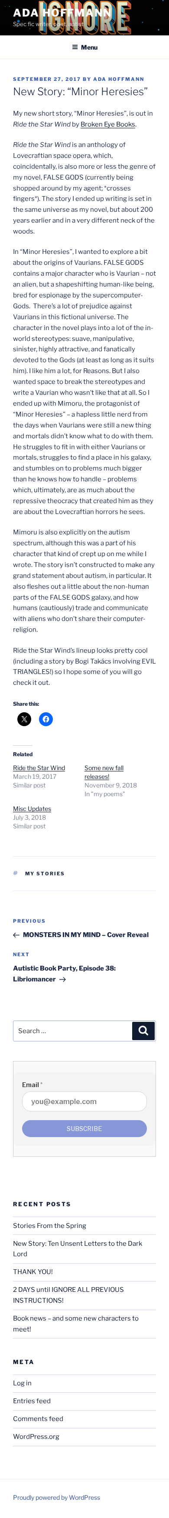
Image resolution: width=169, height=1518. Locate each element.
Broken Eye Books (108, 124)
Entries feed (32, 1401)
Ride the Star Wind (39, 767)
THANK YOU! (33, 1272)
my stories (45, 874)
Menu (89, 47)
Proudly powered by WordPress (56, 1497)
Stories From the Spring (49, 1226)
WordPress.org (36, 1437)
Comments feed (38, 1419)
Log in (22, 1383)
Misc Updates (32, 808)
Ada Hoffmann (62, 13)
